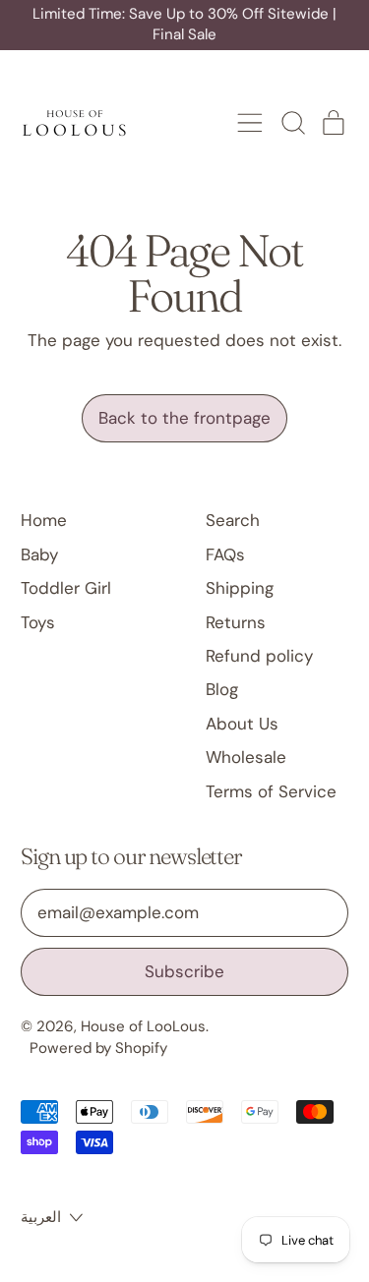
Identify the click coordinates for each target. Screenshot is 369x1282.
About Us (242, 723)
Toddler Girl (66, 588)
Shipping (240, 588)
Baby (39, 554)
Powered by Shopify (98, 1048)
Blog (222, 689)
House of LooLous (143, 1026)
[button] (292, 123)
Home (44, 520)
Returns (236, 622)
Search (233, 520)
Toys (38, 622)
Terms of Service (271, 791)
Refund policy (259, 656)
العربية (41, 1217)
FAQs (225, 554)
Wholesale (246, 757)
